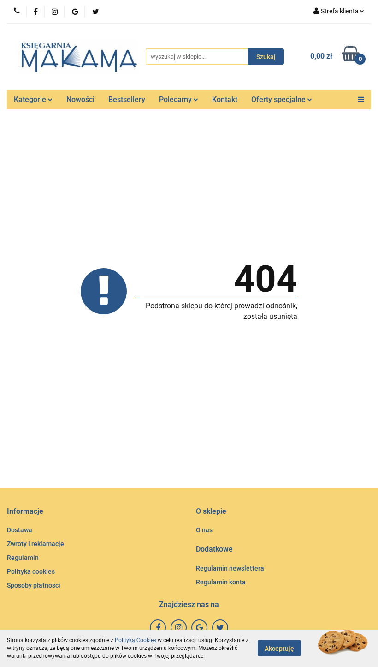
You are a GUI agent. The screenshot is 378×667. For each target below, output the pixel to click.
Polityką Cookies (135, 640)
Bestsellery (126, 99)
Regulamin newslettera (230, 568)
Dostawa (19, 530)
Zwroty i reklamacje (35, 543)
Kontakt (224, 99)
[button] (25, 511)
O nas (204, 530)
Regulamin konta (221, 582)
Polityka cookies (31, 571)
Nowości (80, 99)
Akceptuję (279, 648)
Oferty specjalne (279, 99)
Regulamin (23, 557)
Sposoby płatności (33, 585)
